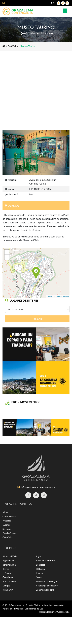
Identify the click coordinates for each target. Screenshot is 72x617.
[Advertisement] (36, 88)
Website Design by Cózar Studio (54, 611)
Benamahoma (9, 564)
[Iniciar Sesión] (52, 3)
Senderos (7, 529)
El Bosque (40, 569)
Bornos (6, 569)
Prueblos (7, 520)
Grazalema (8, 577)
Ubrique (6, 585)
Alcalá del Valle (10, 556)
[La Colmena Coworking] (36, 360)
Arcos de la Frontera (45, 560)
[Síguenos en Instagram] (67, 3)
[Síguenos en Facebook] (58, 3)
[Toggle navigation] (65, 11)
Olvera (39, 577)
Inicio (5, 512)
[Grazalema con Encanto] (19, 10)
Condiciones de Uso (34, 608)
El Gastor (7, 573)
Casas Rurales (9, 516)
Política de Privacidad (13, 608)
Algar (38, 556)
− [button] (7, 257)
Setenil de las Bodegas (46, 581)
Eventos (6, 524)
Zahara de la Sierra (45, 589)
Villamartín (8, 589)
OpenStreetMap (62, 296)
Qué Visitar (13, 46)
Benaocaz (40, 564)
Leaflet (49, 296)
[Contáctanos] (6, 3)
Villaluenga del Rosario (47, 585)
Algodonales (8, 560)
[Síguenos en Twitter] (63, 3)
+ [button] (7, 252)
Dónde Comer (9, 533)
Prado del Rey (9, 581)
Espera (39, 573)
